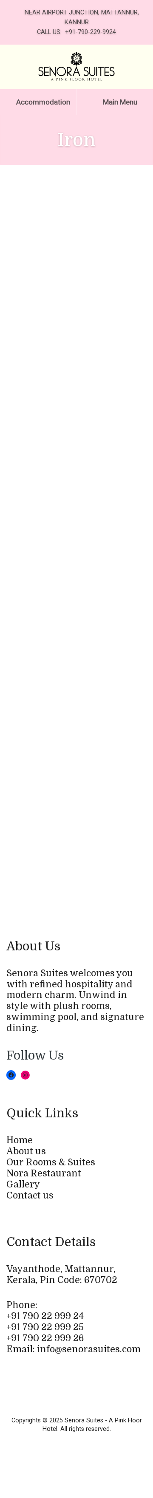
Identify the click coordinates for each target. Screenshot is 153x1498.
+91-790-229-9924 (90, 32)
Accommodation (42, 102)
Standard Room (103, 677)
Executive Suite (64, 224)
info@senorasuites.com (89, 1349)
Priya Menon (50, 733)
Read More (66, 295)
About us (26, 1151)
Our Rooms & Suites (50, 1162)
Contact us (30, 1195)
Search (17, 367)
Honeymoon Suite (114, 801)
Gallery (23, 1184)
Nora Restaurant (43, 1173)
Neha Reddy (49, 677)
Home (19, 1140)
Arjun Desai (48, 705)
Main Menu (119, 102)
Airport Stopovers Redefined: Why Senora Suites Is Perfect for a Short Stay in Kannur (78, 475)
